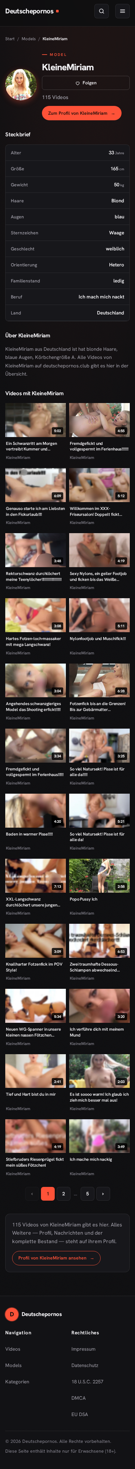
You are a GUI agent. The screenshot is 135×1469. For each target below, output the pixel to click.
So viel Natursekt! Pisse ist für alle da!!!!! (97, 772)
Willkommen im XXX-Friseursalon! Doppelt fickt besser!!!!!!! (94, 511)
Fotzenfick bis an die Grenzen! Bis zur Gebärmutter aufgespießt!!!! (97, 706)
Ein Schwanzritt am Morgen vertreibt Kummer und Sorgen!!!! (31, 446)
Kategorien (17, 1381)
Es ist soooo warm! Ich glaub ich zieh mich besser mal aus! (99, 1097)
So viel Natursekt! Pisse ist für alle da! (97, 837)
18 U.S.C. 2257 (87, 1381)
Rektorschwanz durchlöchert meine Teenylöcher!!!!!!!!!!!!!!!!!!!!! (33, 576)
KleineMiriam (18, 457)
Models (29, 39)
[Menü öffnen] (122, 11)
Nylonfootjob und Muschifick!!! (98, 638)
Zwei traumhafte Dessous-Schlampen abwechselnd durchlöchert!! (94, 967)
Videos (12, 1349)
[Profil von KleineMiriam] (21, 84)
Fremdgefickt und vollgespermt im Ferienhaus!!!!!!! (99, 446)
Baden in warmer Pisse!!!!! (29, 834)
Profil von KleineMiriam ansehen (59, 1259)
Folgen (106, 84)
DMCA (78, 1398)
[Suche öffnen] (101, 11)
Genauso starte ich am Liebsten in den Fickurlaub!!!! (35, 511)
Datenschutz (84, 1365)
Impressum (83, 1349)
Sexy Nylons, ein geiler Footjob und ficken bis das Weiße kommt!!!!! (98, 576)
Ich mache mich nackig (91, 1159)
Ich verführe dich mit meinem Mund (97, 1032)
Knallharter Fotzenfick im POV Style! (34, 967)
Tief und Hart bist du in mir (30, 1094)
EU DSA (79, 1414)
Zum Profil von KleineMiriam (85, 115)
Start (10, 39)
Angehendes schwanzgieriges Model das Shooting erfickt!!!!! (33, 706)
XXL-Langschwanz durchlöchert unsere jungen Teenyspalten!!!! (31, 902)
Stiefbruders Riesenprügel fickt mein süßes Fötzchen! (35, 1162)
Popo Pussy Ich (83, 899)
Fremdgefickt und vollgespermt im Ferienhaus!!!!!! (35, 772)
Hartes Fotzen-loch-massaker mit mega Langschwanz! (33, 641)
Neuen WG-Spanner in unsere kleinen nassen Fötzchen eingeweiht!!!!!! (33, 1032)
